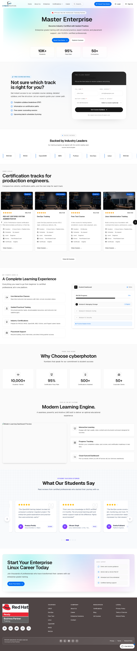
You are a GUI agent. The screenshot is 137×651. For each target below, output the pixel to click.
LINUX (50, 608)
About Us (38, 4)
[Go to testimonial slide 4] (70, 540)
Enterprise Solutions (77, 616)
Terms (119, 641)
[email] (28, 628)
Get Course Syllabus (98, 110)
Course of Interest (106, 98)
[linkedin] (10, 628)
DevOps (50, 612)
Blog (94, 612)
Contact (73, 620)
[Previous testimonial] (7, 519)
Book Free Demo (59, 40)
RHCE (50, 627)
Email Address (105, 89)
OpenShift (51, 624)
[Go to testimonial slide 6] (75, 540)
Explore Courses (77, 40)
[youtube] (16, 628)
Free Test (51, 616)
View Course (37, 248)
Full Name (79, 89)
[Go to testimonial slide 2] (64, 540)
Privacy (112, 641)
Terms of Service (121, 612)
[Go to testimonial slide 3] (67, 540)
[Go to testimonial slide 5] (72, 540)
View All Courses (68, 259)
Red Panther (16, 642)
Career (68, 4)
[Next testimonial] (130, 519)
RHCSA (50, 631)
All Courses (97, 616)
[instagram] (22, 628)
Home (30, 4)
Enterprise (46, 4)
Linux (49, 620)
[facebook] (4, 628)
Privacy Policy (120, 608)
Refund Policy (120, 616)
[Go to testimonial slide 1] (61, 540)
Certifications (57, 4)
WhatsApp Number (81, 98)
